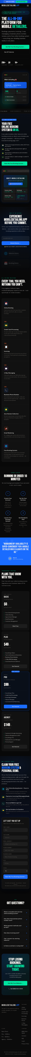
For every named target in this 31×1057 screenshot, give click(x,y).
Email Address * (7, 841)
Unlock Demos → (15, 243)
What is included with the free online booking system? (13, 912)
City (4, 860)
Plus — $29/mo (6, 1034)
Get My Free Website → (15, 983)
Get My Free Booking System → (15, 47)
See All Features (9, 52)
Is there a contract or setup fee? (13, 946)
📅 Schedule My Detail (15, 183)
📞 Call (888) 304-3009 (15, 989)
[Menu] (27, 5)
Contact (24, 1036)
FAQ (23, 1038)
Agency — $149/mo (7, 1039)
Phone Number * (7, 847)
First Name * (6, 827)
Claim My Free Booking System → (14, 163)
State (5, 868)
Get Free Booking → (22, 1)
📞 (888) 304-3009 (9, 1)
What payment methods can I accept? (13, 926)
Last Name (6, 834)
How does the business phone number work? (13, 919)
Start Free (15, 626)
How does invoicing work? (11, 933)
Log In (23, 1041)
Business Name (7, 854)
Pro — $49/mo (6, 1036)
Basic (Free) (5, 1031)
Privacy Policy (25, 1043)
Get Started (15, 666)
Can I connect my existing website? (12, 939)
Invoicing (24, 1016)
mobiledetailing (10, 5)
